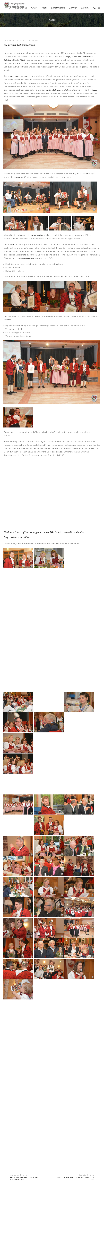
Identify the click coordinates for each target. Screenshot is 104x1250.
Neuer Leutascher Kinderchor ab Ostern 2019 (75, 1178)
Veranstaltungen (17, 40)
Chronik (73, 7)
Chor (33, 7)
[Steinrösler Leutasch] (14, 5)
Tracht (43, 7)
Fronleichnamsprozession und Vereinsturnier (24, 1178)
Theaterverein (58, 7)
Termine (85, 7)
